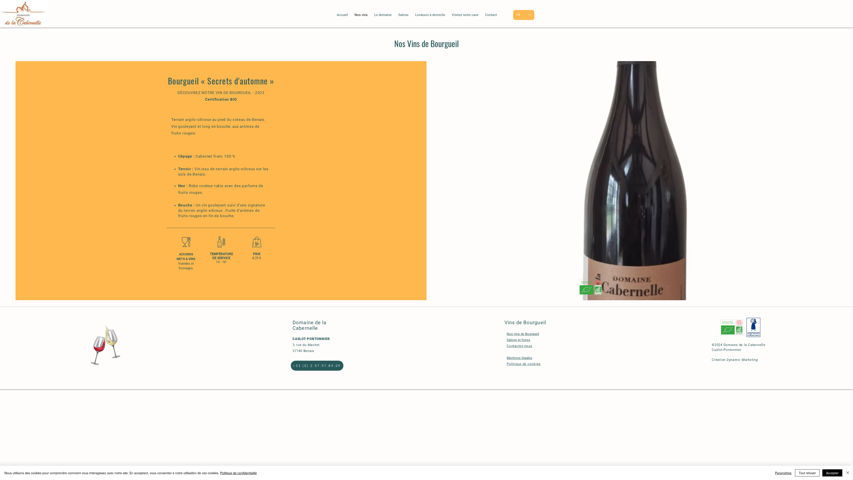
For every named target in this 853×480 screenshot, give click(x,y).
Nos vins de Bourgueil (523, 334)
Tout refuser (807, 473)
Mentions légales (519, 358)
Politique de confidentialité (238, 473)
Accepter (832, 473)
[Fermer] (847, 472)
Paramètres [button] (783, 473)
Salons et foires (518, 340)
